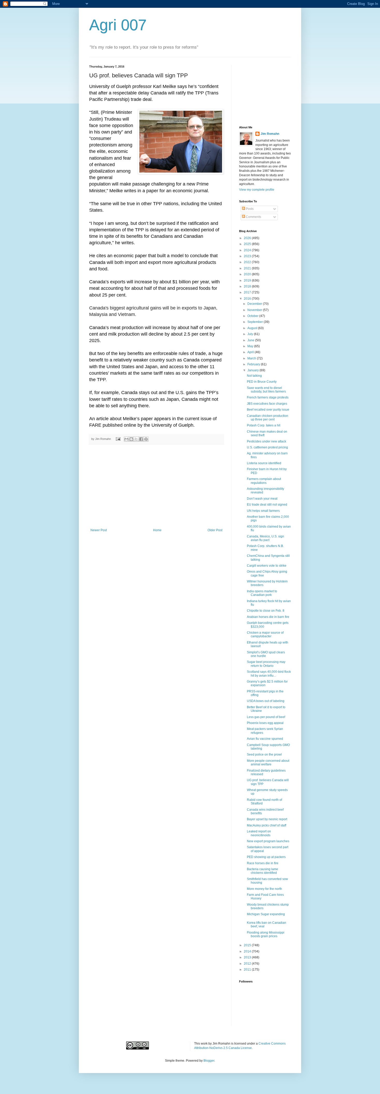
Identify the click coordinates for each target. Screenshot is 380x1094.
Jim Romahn (270, 134)
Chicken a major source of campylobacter (265, 634)
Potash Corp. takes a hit (263, 425)
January (253, 370)
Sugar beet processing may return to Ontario (266, 663)
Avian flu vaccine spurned (265, 739)
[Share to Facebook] (141, 439)
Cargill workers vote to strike (266, 565)
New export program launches (268, 841)
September (255, 322)
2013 (248, 957)
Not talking (254, 376)
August (252, 328)
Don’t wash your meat (262, 498)
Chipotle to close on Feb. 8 (265, 610)
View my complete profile (256, 189)
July (250, 334)
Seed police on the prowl (264, 754)
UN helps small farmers (263, 511)
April (251, 352)
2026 (248, 238)
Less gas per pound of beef (266, 717)
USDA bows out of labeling (265, 701)
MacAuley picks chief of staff (266, 825)
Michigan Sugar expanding (266, 914)
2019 (248, 280)
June (251, 340)
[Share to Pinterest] (146, 439)
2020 (248, 274)
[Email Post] (118, 438)
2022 (248, 262)
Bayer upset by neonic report (267, 819)
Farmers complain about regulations (264, 480)
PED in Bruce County (262, 381)
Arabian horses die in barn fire (268, 617)
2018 (248, 286)
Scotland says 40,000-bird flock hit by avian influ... (269, 673)
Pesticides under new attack (266, 441)
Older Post (215, 530)
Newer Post (98, 530)
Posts (249, 209)
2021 (248, 268)
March (252, 358)
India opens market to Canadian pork (262, 593)
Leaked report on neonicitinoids (259, 833)
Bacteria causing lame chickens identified (262, 871)
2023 (248, 256)
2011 (248, 969)
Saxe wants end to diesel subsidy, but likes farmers (266, 389)
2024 (248, 250)
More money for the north (264, 889)
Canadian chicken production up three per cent (267, 417)
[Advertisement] (156, 489)
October (253, 316)
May (250, 346)
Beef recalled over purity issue (268, 409)
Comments (253, 217)
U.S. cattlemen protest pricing (267, 447)
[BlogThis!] (131, 439)
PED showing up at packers (266, 857)
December (255, 304)
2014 (248, 951)
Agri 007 (118, 25)
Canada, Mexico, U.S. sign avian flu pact (265, 538)
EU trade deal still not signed (267, 504)
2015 (248, 945)
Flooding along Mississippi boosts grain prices (265, 934)
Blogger (208, 1060)
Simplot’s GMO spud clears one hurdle (266, 654)
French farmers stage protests (267, 397)
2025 (248, 244)
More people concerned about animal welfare (268, 762)
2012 (248, 963)
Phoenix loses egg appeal (265, 723)
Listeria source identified (264, 463)
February (254, 364)
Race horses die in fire (262, 863)
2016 (248, 298)
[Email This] (126, 439)
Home (157, 530)
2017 (248, 292)
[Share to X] (136, 439)
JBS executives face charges (267, 403)
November (255, 310)
